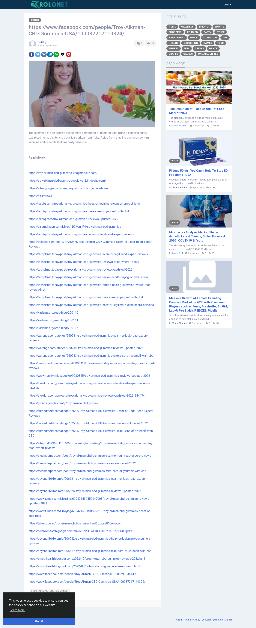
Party (207, 32)
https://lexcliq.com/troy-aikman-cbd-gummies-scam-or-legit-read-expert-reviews (81, 234)
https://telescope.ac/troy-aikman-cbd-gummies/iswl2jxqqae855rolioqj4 (75, 523)
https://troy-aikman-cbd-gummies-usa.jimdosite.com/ (63, 173)
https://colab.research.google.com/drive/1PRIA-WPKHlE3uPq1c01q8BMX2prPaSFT (83, 531)
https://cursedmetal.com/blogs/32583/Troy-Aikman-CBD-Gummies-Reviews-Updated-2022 (88, 423)
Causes (188, 53)
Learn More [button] (17, 610)
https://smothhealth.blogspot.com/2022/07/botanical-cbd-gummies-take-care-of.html (84, 566)
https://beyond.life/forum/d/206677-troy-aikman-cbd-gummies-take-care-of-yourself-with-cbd (90, 551)
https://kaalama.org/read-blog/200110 (53, 312)
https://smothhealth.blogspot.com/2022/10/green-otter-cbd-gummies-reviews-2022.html (87, 558)
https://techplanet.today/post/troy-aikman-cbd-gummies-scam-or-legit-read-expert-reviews (88, 254)
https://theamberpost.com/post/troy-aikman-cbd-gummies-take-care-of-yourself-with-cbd (87, 471)
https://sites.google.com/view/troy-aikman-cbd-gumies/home (69, 188)
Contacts (207, 619)
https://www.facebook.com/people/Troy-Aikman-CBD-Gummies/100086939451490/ (83, 574)
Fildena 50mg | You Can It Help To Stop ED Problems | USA (198, 173)
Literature (210, 37)
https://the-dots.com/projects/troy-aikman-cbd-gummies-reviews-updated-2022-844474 (87, 395)
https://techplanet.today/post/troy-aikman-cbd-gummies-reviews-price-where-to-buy (84, 262)
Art (225, 37)
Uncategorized (208, 53)
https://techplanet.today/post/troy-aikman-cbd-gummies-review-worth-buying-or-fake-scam (88, 277)
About (179, 619)
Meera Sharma (179, 323)
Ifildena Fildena (179, 187)
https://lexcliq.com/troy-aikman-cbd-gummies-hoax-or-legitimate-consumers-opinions (84, 203)
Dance (213, 48)
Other (35, 20)
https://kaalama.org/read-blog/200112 (53, 328)
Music (194, 37)
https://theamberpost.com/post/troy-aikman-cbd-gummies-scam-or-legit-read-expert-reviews (90, 455)
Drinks (199, 48)
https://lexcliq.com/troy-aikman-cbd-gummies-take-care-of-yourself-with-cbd (79, 211)
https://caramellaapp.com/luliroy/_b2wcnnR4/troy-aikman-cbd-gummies (75, 226)
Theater (204, 26)
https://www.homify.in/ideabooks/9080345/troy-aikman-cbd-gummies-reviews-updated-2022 (89, 375)
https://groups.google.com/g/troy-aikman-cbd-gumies (63, 403)
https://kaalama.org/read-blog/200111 (53, 320)
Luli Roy (42, 42)
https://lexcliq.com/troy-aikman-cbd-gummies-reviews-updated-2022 (73, 219)
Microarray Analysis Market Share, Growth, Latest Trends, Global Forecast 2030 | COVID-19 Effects (197, 236)
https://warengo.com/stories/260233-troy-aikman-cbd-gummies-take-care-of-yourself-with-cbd (91, 355)
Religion (192, 32)
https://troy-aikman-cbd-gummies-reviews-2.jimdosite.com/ (67, 180)
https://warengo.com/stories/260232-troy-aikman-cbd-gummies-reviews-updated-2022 (86, 348)
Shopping (175, 32)
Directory (218, 619)
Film (186, 48)
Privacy (196, 619)
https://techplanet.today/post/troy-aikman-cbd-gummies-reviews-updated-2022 (80, 269)
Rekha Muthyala (180, 126)
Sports (219, 26)
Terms (187, 619)
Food (220, 43)
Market (228, 619)
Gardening (190, 43)
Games (207, 43)
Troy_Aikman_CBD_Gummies (49, 590)
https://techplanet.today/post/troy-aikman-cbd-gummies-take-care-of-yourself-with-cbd (86, 297)
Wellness (187, 26)
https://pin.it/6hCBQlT (42, 196)
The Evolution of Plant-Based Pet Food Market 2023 (196, 111)
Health (173, 43)
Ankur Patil (177, 253)
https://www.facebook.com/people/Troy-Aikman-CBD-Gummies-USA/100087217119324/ (87, 581)
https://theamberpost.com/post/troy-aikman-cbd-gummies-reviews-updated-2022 (82, 463)
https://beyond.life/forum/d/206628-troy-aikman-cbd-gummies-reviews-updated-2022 (85, 491)
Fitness (173, 48)
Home (172, 26)
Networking (177, 37)
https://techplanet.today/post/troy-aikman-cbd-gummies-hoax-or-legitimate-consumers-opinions (91, 305)
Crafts (173, 53)
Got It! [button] (39, 621)
